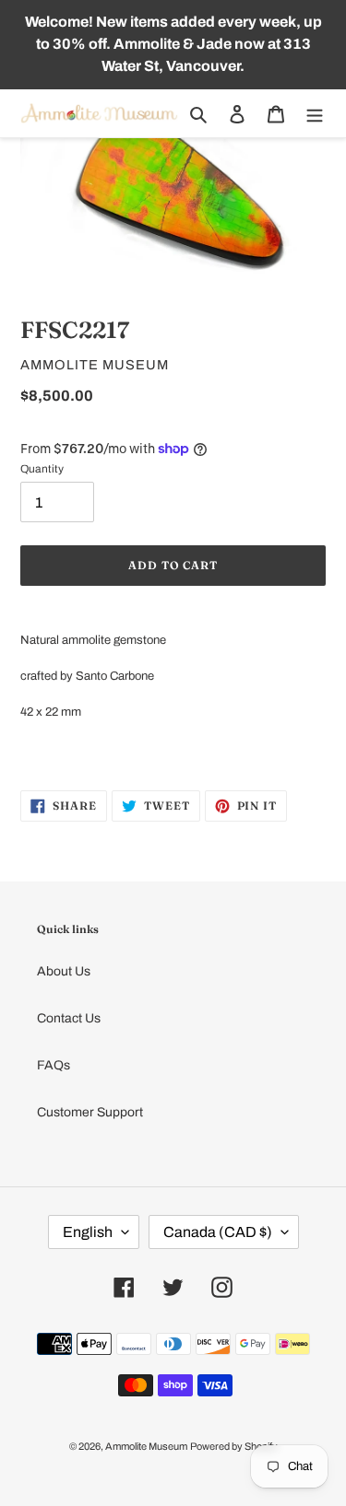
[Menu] (314, 114)
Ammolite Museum (146, 1446)
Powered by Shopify (234, 1446)
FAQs (53, 1065)
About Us (63, 971)
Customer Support (90, 1112)
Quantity (42, 468)
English (88, 1232)
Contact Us (69, 1018)
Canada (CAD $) (217, 1232)
